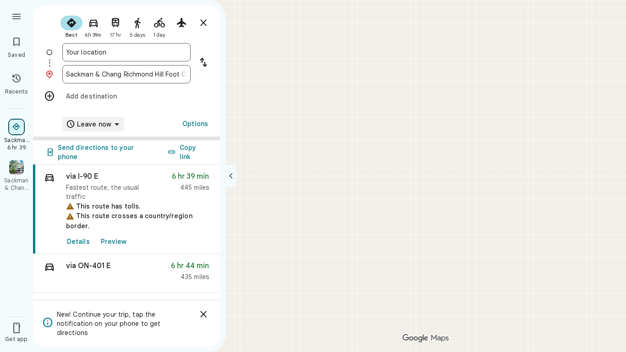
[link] (126, 209)
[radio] (71, 26)
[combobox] (126, 52)
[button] (126, 273)
